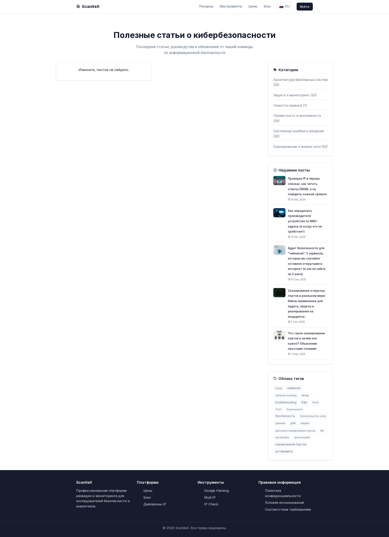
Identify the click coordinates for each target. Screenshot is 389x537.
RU (287, 6)
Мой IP (210, 497)
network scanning (286, 395)
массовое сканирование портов (295, 430)
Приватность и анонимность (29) (297, 118)
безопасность (285, 416)
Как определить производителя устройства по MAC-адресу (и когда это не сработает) (305, 221)
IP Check (211, 504)
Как (304, 402)
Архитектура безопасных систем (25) (300, 82)
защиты (305, 423)
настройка (282, 437)
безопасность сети (313, 416)
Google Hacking (216, 491)
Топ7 (278, 409)
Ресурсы (206, 6)
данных (280, 423)
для (293, 423)
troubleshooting (285, 402)
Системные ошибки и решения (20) (298, 133)
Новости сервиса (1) (290, 105)
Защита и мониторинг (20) (295, 95)
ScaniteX (90, 6)
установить (284, 451)
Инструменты (231, 6)
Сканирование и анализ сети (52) (300, 147)
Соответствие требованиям (288, 509)
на (322, 430)
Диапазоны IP (154, 504)
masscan (294, 388)
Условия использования (284, 503)
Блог (267, 6)
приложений (302, 437)
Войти (305, 6)
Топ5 (315, 402)
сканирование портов (290, 444)
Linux (278, 388)
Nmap (305, 395)
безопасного (295, 409)
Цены (253, 6)
